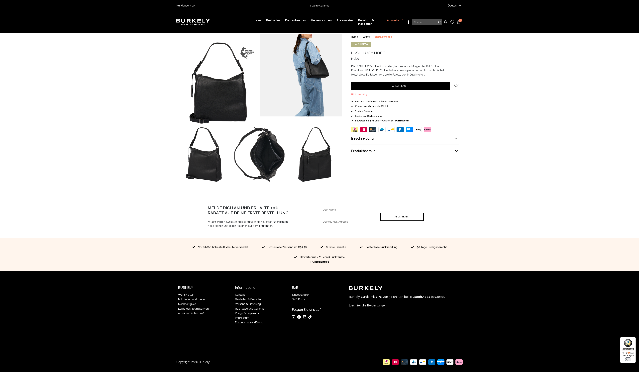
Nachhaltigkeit (187, 304)
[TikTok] (310, 317)
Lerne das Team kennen (193, 308)
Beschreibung (362, 138)
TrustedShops (341, 5)
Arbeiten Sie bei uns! (191, 313)
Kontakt (240, 294)
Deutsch (453, 5)
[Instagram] (293, 317)
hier (358, 305)
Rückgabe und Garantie (250, 308)
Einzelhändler (300, 294)
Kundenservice (185, 5)
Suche (439, 22)
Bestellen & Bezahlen (248, 299)
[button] (456, 85)
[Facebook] (299, 317)
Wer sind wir (186, 294)
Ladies (366, 36)
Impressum (242, 317)
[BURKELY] (193, 22)
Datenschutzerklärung (249, 322)
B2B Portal (299, 299)
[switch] (628, 359)
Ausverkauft (400, 86)
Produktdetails (363, 151)
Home (354, 36)
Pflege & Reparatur (247, 313)
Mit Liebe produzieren (192, 299)
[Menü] (634, 339)
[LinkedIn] (304, 317)
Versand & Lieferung (248, 304)
